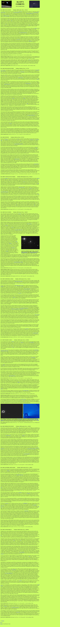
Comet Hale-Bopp (36, 12)
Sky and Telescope (16, 12)
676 (5, 75)
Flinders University (6, 15)
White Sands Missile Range (32, 448)
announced (19, 293)
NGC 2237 (18, 612)
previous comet (29, 223)
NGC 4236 (18, 39)
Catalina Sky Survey (21, 187)
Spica (29, 59)
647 (16, 205)
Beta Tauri (13, 247)
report (12, 227)
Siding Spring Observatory (19, 281)
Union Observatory (28, 83)
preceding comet (8, 435)
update (38, 79)
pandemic (6, 178)
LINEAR (2, 286)
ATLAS (36, 28)
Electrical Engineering (29, 13)
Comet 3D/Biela (21, 552)
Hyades (10, 123)
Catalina (22, 342)
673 (8, 19)
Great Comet (22, 71)
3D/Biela (8, 470)
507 (20, 540)
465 (19, 427)
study (1, 487)
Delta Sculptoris (37, 314)
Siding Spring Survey (12, 375)
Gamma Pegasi (26, 510)
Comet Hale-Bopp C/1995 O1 (18, 143)
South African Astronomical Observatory (17, 308)
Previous (3, 620)
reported (20, 580)
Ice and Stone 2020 (26, 453)
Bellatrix (10, 243)
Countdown (6, 139)
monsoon (38, 178)
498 (37, 183)
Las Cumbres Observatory (23, 32)
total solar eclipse (26, 390)
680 (11, 20)
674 (6, 24)
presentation (31, 139)
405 (14, 540)
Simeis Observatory (7, 84)
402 (18, 139)
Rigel (16, 241)
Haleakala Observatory (33, 252)
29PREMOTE (25, 503)
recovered (6, 503)
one (12, 345)
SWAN (13, 98)
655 (1, 535)
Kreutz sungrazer (31, 419)
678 (24, 181)
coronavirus (20, 11)
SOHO (24, 98)
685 (13, 347)
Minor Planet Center (18, 285)
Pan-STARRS (32, 342)
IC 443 (38, 194)
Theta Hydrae (33, 357)
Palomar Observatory (27, 288)
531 (20, 140)
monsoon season (20, 77)
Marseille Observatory (20, 474)
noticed (22, 285)
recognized (28, 493)
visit (29, 556)
